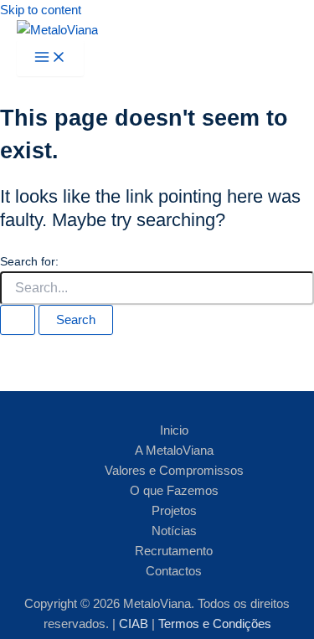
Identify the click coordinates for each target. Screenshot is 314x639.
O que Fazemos (174, 490)
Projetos (174, 511)
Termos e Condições (214, 624)
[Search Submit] (17, 320)
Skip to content (40, 10)
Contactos (174, 571)
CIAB (135, 624)
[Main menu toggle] (50, 58)
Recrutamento (174, 551)
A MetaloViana (174, 450)
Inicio (174, 430)
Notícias (174, 531)
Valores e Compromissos (174, 470)
